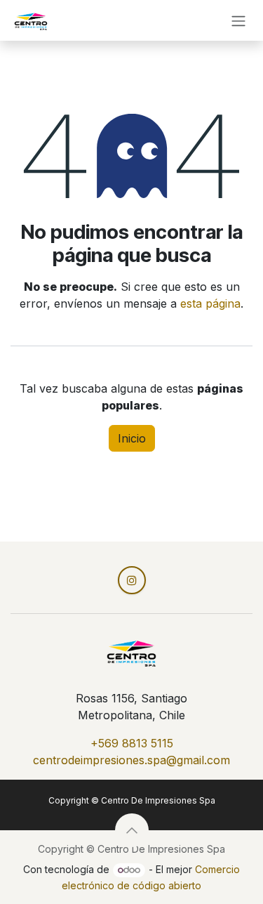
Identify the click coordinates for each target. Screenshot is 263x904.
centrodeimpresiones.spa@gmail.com (131, 760)
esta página (210, 303)
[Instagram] (132, 580)
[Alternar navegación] (238, 20)
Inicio (132, 438)
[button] (132, 830)
